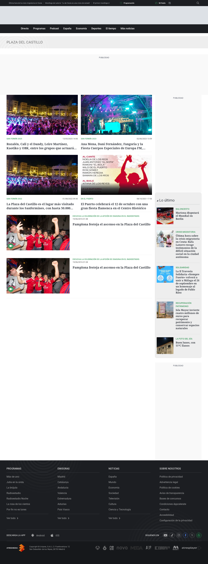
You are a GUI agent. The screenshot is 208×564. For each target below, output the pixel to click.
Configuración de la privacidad (176, 520)
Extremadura (64, 498)
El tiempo (111, 28)
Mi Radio (162, 3)
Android (40, 535)
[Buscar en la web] (198, 3)
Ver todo (11, 518)
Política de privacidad (171, 476)
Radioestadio (14, 493)
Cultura (112, 504)
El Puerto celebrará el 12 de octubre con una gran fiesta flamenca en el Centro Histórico (114, 206)
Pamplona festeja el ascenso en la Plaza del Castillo (111, 224)
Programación (129, 3)
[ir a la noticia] (165, 215)
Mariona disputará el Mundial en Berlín (187, 216)
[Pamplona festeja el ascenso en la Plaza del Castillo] (38, 232)
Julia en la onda (15, 482)
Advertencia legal (169, 482)
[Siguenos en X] (192, 535)
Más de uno (13, 476)
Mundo (112, 482)
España (67, 28)
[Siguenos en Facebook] (185, 535)
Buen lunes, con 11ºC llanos (185, 344)
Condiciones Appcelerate (173, 504)
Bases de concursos (170, 498)
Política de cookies (170, 487)
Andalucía (63, 487)
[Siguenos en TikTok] (172, 535)
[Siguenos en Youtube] (165, 535)
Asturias (62, 504)
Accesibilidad (167, 515)
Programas (39, 28)
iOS (57, 535)
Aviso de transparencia (172, 493)
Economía (81, 28)
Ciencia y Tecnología (120, 509)
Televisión (114, 498)
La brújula (12, 487)
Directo (25, 28)
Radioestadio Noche (17, 498)
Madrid (61, 476)
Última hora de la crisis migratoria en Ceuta (25, 3)
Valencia (62, 493)
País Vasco (64, 509)
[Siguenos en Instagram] (178, 535)
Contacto (164, 509)
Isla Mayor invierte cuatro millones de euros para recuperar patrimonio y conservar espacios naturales (187, 319)
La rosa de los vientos (18, 504)
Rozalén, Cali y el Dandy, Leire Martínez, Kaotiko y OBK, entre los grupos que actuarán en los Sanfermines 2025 (41, 148)
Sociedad (114, 493)
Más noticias (127, 28)
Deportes (96, 28)
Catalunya (63, 482)
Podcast (54, 28)
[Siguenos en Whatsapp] (198, 535)
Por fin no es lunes (16, 509)
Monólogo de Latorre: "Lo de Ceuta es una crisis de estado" (67, 3)
